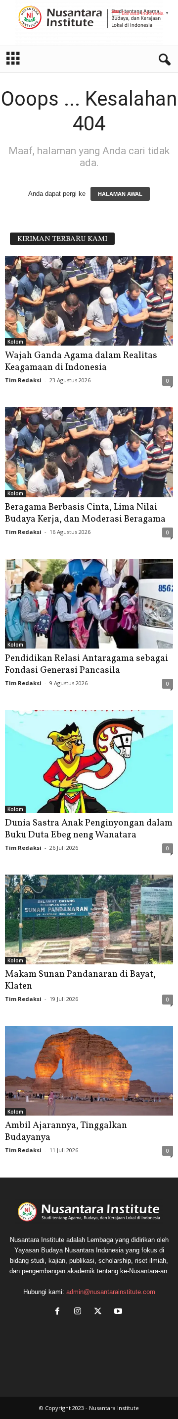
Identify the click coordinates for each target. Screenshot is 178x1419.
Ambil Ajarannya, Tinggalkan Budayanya (66, 1131)
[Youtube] (119, 1312)
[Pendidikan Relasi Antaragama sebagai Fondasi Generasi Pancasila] (89, 604)
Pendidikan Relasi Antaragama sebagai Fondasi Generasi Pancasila (86, 664)
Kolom (15, 341)
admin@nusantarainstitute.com (110, 1292)
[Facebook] (59, 1312)
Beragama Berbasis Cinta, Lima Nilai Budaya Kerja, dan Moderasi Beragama (85, 513)
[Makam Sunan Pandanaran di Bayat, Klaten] (89, 919)
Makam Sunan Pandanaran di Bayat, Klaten (80, 980)
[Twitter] (100, 1312)
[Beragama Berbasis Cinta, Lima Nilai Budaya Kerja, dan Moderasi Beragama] (89, 452)
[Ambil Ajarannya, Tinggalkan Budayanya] (89, 1071)
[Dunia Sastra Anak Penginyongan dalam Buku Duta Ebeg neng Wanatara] (89, 761)
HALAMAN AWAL (120, 194)
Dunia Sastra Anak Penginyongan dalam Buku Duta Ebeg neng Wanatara (89, 829)
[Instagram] (80, 1312)
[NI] (89, 23)
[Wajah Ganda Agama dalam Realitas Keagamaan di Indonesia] (89, 301)
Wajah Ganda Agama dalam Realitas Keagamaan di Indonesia (81, 361)
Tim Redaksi (23, 380)
